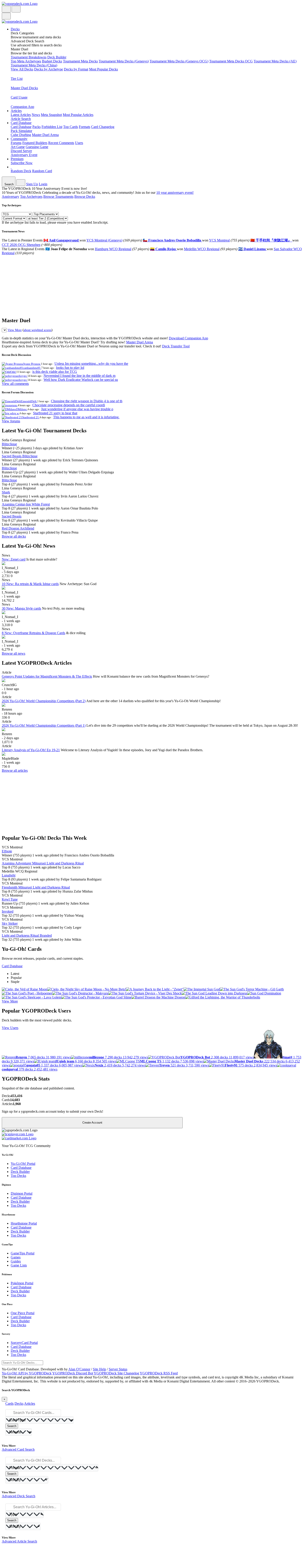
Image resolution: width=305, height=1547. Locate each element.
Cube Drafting (21, 135)
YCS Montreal (219, 240)
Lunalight (8, 875)
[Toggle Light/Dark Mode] (6, 9)
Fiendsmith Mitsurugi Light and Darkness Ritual (36, 887)
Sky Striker (10, 923)
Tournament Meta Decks (80, 61)
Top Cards (70, 127)
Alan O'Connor (79, 1369)
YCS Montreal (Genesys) (104, 240)
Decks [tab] (19, 1403)
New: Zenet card (13, 559)
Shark (6, 492)
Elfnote (7, 851)
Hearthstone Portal (24, 1223)
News (36, 115)
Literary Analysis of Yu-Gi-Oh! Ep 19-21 (31, 750)
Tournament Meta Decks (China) (34, 65)
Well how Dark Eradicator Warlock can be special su (81, 380)
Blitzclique (9, 444)
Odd (13, 371)
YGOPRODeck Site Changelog (116, 1373)
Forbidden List (52, 127)
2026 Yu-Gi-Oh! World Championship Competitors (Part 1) (44, 725)
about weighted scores (37, 330)
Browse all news (13, 653)
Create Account (92, 1122)
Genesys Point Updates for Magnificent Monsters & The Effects (47, 676)
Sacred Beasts (11, 516)
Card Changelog (102, 127)
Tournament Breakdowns (28, 57)
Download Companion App (188, 338)
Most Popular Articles (78, 115)
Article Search (21, 119)
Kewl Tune (10, 899)
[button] (157, 35)
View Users (10, 1028)
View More (15, 330)
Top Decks (18, 1176)
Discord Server (21, 151)
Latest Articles (21, 115)
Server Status (118, 1369)
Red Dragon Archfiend (18, 528)
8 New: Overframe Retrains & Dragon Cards (33, 633)
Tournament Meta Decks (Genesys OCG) (179, 61)
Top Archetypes (31, 196)
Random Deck (21, 171)
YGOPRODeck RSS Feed (159, 1373)
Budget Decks (52, 61)
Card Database (21, 127)
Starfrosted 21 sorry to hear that (55, 413)
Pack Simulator (21, 131)
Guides (16, 1261)
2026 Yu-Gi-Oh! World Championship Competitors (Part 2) (44, 701)
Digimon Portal (21, 1193)
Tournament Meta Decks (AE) (275, 61)
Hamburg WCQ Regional (113, 249)
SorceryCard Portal (24, 1343)
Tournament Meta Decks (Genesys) (124, 61)
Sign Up (32, 184)
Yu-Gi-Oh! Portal (23, 1163)
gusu (14, 405)
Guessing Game (37, 147)
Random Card (42, 171)
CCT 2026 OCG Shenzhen (21, 245)
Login (43, 184)
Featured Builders (34, 143)
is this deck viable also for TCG (54, 371)
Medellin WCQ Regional (201, 249)
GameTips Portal (22, 1253)
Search (11, 1426)
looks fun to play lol (70, 367)
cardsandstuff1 (32, 367)
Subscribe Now (22, 163)
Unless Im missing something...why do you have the (91, 363)
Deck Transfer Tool (176, 346)
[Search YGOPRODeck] (16, 9)
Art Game (18, 147)
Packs (36, 127)
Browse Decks (84, 196)
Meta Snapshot (51, 115)
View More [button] (10, 1001)
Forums (16, 143)
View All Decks (22, 69)
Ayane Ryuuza (32, 363)
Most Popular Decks (103, 69)
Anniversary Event (24, 155)
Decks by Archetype (48, 69)
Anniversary (10, 196)
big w (15, 413)
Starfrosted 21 (31, 417)
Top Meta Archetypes (26, 61)
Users (79, 143)
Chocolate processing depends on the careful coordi (68, 405)
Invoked (7, 911)
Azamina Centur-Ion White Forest (26, 504)
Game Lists (19, 1265)
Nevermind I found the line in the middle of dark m (79, 375)
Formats (84, 127)
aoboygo (21, 375)
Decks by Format (76, 69)
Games (16, 1257)
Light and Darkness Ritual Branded (27, 935)
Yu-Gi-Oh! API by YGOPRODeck (27, 1373)
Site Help (99, 1369)
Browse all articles (15, 770)
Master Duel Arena (45, 135)
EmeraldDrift (29, 401)
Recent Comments (61, 143)
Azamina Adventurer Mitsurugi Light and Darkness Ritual (43, 863)
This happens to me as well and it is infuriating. (86, 417)
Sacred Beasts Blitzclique (20, 456)
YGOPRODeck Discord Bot (72, 1373)
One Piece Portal (22, 1313)
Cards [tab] (9, 1403)
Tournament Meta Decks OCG (231, 61)
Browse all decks (14, 536)
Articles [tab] (29, 1403)
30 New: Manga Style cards (21, 608)
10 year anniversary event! (175, 192)
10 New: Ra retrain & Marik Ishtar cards (30, 584)
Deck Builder (56, 57)
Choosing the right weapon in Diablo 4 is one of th (86, 401)
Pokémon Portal (22, 1283)
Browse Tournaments (58, 196)
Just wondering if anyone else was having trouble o (77, 409)
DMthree (21, 409)
